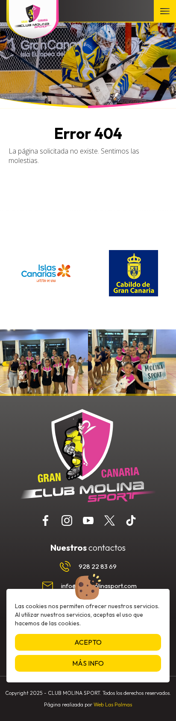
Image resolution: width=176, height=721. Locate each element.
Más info (88, 663)
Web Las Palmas (113, 704)
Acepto (88, 642)
